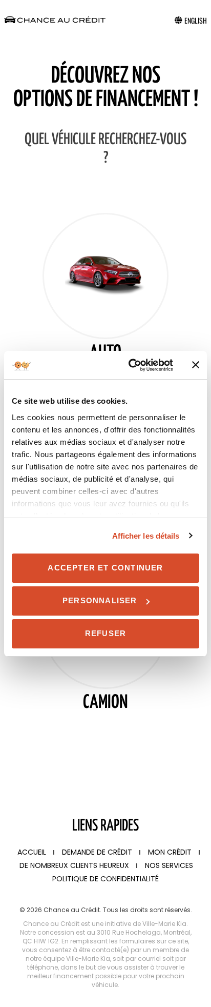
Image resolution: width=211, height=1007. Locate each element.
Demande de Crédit (97, 852)
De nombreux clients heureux (74, 865)
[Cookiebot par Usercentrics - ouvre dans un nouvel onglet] (130, 365)
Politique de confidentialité (105, 879)
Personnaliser (99, 600)
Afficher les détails (146, 535)
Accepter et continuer (105, 567)
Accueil (31, 852)
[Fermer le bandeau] (195, 364)
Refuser (105, 633)
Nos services (169, 865)
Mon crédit (170, 852)
